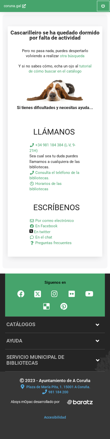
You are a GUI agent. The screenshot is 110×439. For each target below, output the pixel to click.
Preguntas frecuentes (53, 243)
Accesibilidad (55, 417)
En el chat (43, 237)
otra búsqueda (72, 56)
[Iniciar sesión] (55, 103)
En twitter (41, 232)
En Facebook (46, 226)
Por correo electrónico (54, 220)
